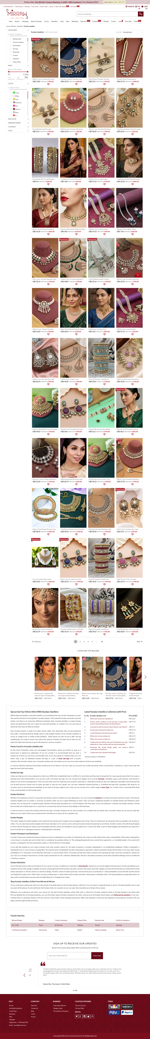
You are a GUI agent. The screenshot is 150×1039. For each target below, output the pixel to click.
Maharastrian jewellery (122, 895)
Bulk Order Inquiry (60, 6)
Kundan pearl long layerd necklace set (101, 730)
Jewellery (54, 21)
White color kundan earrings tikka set (101, 719)
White (17, 96)
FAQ (10, 1017)
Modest (106, 21)
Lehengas (25, 21)
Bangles (41, 920)
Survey (51, 6)
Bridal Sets (16, 52)
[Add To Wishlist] (48, 84)
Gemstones (43, 930)
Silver (17, 112)
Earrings (15, 49)
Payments (12, 1014)
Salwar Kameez (36, 21)
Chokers (15, 55)
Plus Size (128, 21)
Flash (137, 21)
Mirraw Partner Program (60, 1011)
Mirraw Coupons (80, 1005)
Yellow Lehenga (100, 930)
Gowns (97, 925)
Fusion (113, 21)
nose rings (105, 787)
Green (17, 93)
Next (138, 642)
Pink (16, 106)
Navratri (85, 21)
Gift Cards (75, 6)
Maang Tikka (17, 62)
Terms (33, 1014)
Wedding (75, 21)
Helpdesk (12, 1019)
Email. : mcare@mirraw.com (17, 1025)
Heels (57, 930)
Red (16, 116)
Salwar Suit (120, 930)
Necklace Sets (17, 39)
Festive (96, 21)
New (10, 21)
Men (67, 21)
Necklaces (16, 59)
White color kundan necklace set (100, 736)
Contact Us (34, 1008)
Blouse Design (17, 920)
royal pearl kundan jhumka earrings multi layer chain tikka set (108, 727)
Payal (41, 925)
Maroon (17, 109)
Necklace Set (99, 920)
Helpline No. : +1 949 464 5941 (18, 1022)
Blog (32, 1011)
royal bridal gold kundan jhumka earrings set (103, 733)
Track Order (34, 6)
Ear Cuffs (15, 925)
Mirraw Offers (79, 1008)
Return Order (44, 6)
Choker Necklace (61, 920)
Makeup (80, 925)
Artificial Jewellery (123, 920)
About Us (34, 1005)
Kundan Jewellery (18, 42)
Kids (62, 21)
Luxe (120, 21)
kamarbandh (83, 866)
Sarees (17, 21)
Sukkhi (79, 930)
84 (102, 642)
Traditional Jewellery (19, 930)
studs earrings (63, 758)
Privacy (33, 1017)
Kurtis (46, 21)
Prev (25, 975)
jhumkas (101, 779)
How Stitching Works (15, 1008)
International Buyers (59, 1005)
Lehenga (119, 925)
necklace (98, 798)
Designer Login (57, 1008)
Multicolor (18, 102)
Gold (16, 99)
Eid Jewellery (17, 45)
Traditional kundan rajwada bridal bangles (103, 752)
